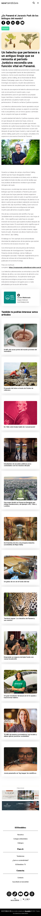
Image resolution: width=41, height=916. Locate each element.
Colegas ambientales (20, 839)
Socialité (28, 911)
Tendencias (20, 856)
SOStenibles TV (20, 864)
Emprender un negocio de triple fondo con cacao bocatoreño (19, 658)
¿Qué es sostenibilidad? (20, 860)
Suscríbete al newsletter (20, 882)
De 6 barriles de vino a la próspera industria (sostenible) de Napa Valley (19, 544)
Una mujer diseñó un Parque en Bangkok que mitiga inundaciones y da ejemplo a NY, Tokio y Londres (20, 504)
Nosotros (20, 835)
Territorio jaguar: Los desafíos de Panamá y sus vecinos (19, 619)
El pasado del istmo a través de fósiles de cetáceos (18, 389)
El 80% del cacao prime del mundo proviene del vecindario (20, 350)
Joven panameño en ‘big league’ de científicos (20, 773)
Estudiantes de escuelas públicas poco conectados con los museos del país (17, 465)
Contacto (20, 878)
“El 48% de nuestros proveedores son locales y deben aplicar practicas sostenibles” (20, 735)
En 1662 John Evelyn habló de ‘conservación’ (19, 427)
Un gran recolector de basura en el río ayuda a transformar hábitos (20, 696)
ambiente (5, 28)
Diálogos (21, 843)
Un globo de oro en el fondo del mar (16, 582)
